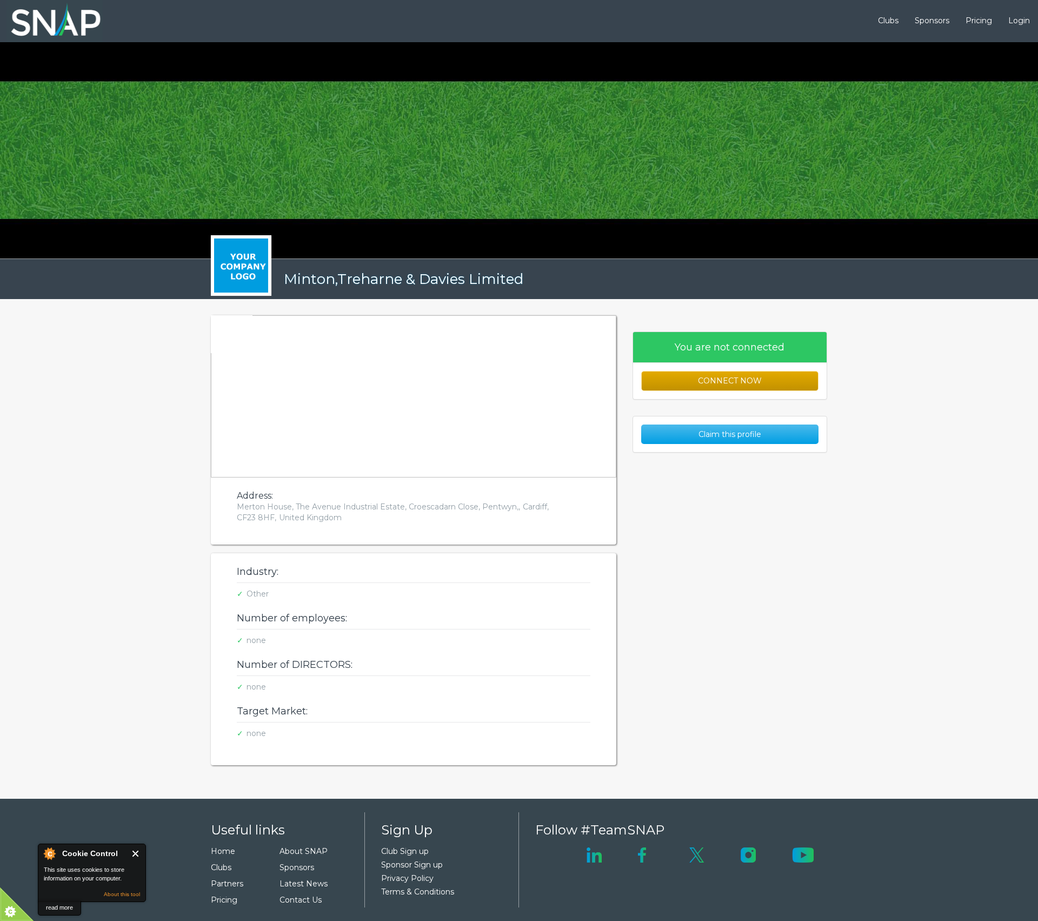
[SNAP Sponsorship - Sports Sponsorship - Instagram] (748, 854)
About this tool (122, 894)
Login (1019, 20)
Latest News (304, 884)
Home (223, 851)
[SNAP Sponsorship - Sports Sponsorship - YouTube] (803, 854)
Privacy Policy (407, 878)
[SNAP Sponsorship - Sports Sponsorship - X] (696, 854)
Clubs (888, 20)
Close (135, 853)
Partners (227, 884)
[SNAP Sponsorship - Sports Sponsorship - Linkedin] (594, 854)
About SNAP (304, 851)
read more (59, 907)
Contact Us (301, 900)
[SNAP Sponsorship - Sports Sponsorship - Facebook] (642, 854)
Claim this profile (729, 434)
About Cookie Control (49, 853)
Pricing (979, 20)
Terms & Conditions (417, 892)
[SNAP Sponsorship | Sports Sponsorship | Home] (48, 21)
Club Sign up (405, 851)
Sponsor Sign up (412, 865)
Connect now (730, 381)
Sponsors (932, 20)
